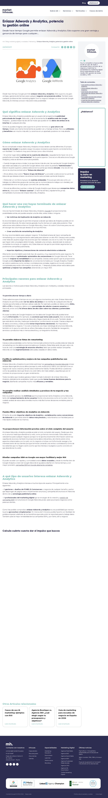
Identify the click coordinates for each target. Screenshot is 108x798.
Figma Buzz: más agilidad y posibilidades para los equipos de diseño (88, 752)
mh (4, 41)
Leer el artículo (10, 724)
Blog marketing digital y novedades (17, 41)
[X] (65, 47)
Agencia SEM (65, 758)
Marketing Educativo (48, 752)
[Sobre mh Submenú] (59, 11)
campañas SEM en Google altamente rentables (34, 465)
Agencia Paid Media (67, 751)
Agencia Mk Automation (65, 769)
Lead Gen (48, 758)
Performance (49, 760)
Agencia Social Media (67, 756)
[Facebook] (62, 47)
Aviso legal (99, 794)
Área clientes (32, 756)
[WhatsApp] (74, 47)
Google (48, 211)
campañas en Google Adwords (56, 364)
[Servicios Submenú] (72, 11)
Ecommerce (48, 755)
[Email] (68, 47)
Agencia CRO (65, 765)
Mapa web (28, 794)
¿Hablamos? (93, 3)
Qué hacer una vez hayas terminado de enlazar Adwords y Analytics (91, 93)
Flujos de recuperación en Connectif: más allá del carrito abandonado (90, 762)
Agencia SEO (65, 753)
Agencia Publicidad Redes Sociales (67, 762)
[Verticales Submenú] (86, 11)
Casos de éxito (96, 11)
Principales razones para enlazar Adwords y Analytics (91, 97)
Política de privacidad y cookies (83, 794)
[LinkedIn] (71, 47)
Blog (84, 3)
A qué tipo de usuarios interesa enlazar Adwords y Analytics (91, 101)
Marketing (32, 41)
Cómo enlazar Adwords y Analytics (89, 89)
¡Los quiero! (87, 187)
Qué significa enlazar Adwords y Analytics (91, 85)
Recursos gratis (33, 753)
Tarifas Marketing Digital (66, 773)
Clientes (31, 758)
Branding (48, 763)
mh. (81, 60)
